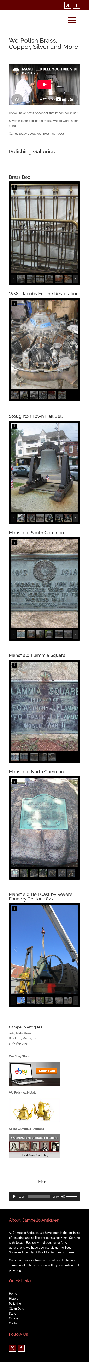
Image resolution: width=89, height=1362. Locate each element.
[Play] (14, 1196)
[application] (44, 1196)
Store (12, 1313)
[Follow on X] (67, 5)
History (13, 1298)
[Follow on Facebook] (76, 5)
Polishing (15, 1303)
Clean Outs (16, 1308)
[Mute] (63, 1196)
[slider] (72, 1196)
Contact (14, 1323)
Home (13, 1293)
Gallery (14, 1318)
